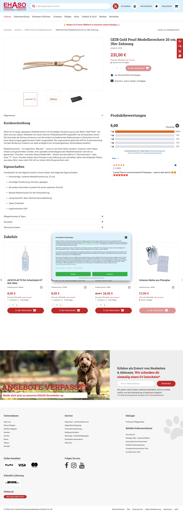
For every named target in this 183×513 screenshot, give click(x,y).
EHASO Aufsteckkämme (135, 445)
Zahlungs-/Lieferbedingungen (77, 436)
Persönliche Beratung (73, 429)
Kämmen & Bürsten (41, 16)
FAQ (128, 509)
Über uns (7, 422)
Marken (103, 16)
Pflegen (67, 16)
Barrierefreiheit (118, 509)
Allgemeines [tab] (9, 115)
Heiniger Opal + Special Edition (138, 438)
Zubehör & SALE (89, 16)
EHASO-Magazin (10, 429)
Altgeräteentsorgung (73, 425)
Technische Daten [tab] (12, 227)
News (6, 439)
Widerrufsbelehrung (153, 509)
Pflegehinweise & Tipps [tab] (15, 216)
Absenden (166, 383)
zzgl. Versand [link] (130, 60)
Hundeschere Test (133, 452)
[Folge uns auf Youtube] (83, 465)
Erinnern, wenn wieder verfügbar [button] (130, 81)
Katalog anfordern (72, 432)
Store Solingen (9, 425)
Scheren (7, 16)
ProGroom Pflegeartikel (135, 422)
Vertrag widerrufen (15, 496)
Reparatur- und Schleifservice (77, 422)
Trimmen (57, 16)
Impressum (167, 509)
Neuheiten (114, 16)
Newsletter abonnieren (74, 439)
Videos (6, 443)
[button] (42, 287)
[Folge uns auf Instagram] (75, 465)
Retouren (68, 443)
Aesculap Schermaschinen (136, 441)
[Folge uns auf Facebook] (68, 465)
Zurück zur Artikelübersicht (168, 30)
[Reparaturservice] (116, 6)
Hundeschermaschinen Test (137, 448)
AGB (176, 509)
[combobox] (70, 6)
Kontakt (7, 446)
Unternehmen (11, 415)
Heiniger (130, 415)
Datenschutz (137, 509)
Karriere (7, 432)
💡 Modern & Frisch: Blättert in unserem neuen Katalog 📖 (91, 25)
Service (69, 415)
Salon (76, 16)
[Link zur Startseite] (15, 6)
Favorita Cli (130, 435)
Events (6, 436)
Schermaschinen (22, 16)
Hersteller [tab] (8, 222)
